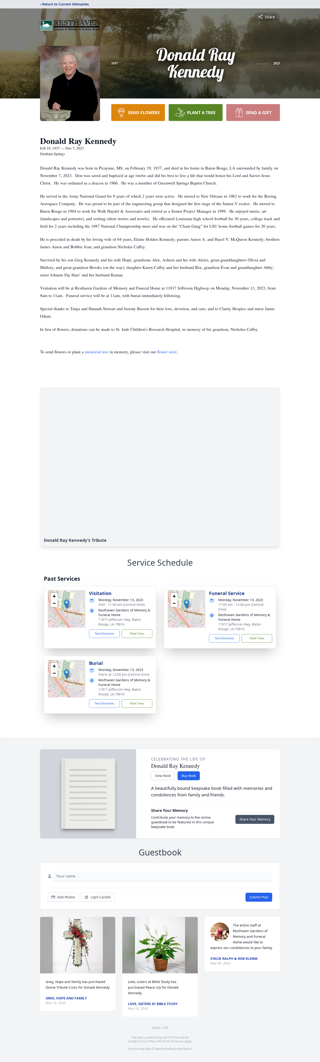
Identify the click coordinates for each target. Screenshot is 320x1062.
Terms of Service (173, 1041)
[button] (67, 604)
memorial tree (96, 351)
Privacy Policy (147, 1041)
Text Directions (104, 634)
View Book (163, 775)
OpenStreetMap (165, 1049)
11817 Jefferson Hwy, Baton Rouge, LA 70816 (119, 621)
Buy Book (189, 775)
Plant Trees (137, 634)
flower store (167, 351)
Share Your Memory (254, 819)
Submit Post (258, 897)
